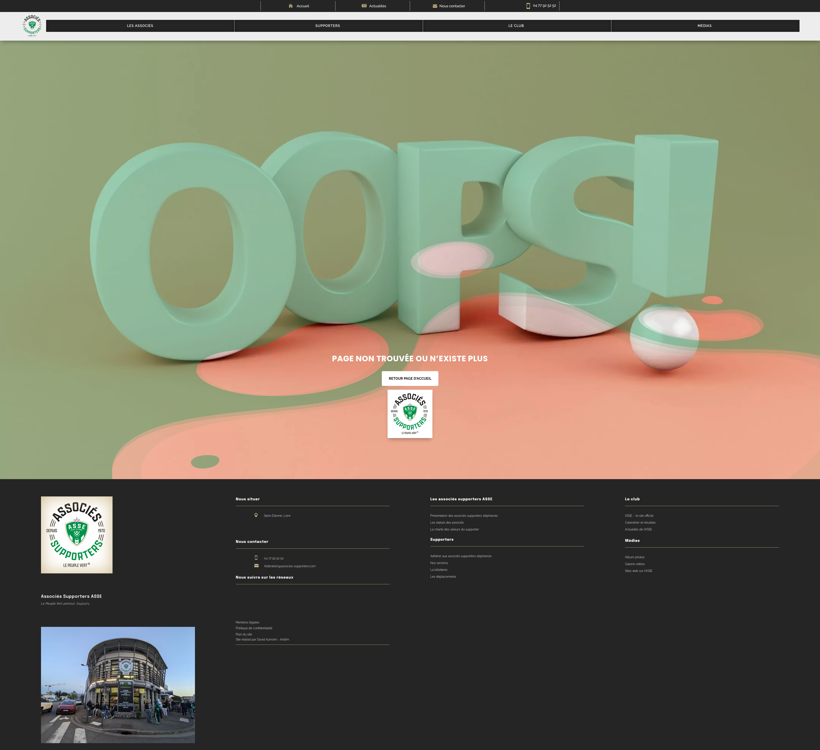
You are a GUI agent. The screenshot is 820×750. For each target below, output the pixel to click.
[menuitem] (140, 26)
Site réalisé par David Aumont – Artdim (262, 639)
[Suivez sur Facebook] (239, 594)
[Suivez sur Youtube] (247, 594)
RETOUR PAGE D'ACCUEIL (410, 378)
